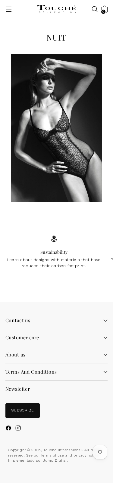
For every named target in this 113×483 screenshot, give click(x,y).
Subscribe (22, 410)
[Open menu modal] (8, 9)
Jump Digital (55, 461)
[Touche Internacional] (56, 9)
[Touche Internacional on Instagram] (18, 429)
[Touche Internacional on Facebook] (9, 429)
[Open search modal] (91, 9)
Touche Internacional (62, 450)
